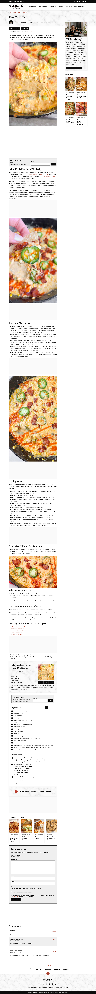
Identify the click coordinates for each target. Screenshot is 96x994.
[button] (21, 22)
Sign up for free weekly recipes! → (17, 1)
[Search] (85, 6)
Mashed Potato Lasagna (37, 838)
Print (51, 682)
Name (13, 876)
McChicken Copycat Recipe (25, 838)
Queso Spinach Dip (16, 632)
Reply (54, 931)
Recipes (15, 12)
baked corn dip (44, 174)
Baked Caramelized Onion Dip (19, 628)
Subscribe (81, 6)
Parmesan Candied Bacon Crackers (80, 122)
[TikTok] (80, 1)
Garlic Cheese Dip (16, 634)
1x (46, 707)
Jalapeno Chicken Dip (17, 630)
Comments (25, 28)
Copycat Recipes (32, 6)
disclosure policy (30, 31)
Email (33, 161)
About (66, 6)
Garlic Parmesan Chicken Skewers (69, 97)
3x (52, 707)
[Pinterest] (74, 1)
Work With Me (73, 6)
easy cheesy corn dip (31, 174)
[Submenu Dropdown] (47, 6)
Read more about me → (74, 68)
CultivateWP (65, 992)
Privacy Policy (46, 992)
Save (53, 164)
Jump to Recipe (14, 28)
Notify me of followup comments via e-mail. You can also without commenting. (32, 896)
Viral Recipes (53, 6)
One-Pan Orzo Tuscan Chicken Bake (70, 121)
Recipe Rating (16, 855)
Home (10, 12)
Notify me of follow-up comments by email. (26, 888)
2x (49, 707)
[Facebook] (77, 1)
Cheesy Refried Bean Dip (18, 626)
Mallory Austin (18, 22)
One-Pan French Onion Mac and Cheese (14, 839)
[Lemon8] (82, 1)
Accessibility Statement (54, 992)
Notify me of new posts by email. (22, 893)
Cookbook (60, 6)
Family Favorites (43, 6)
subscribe (14, 896)
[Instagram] (71, 1)
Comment (14, 859)
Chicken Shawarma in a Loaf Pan (81, 96)
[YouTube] (85, 1)
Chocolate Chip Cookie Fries (51, 838)
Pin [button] (46, 682)
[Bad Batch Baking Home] (16, 6)
